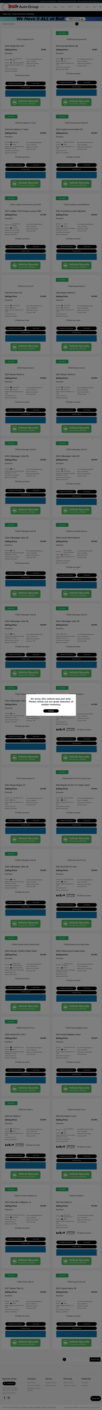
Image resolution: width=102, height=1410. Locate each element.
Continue (51, 711)
